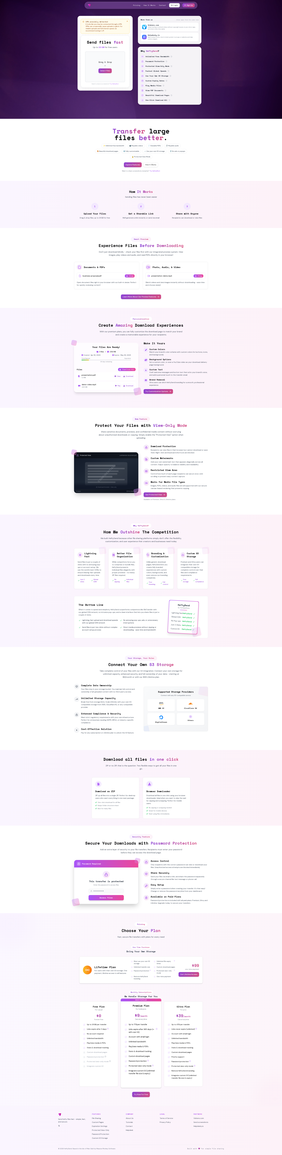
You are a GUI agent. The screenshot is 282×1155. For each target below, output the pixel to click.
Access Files (106, 897)
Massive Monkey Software (105, 1149)
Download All (127, 369)
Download (129, 376)
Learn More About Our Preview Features (139, 297)
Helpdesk (129, 1130)
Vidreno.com (199, 1118)
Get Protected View (153, 495)
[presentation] (105, 66)
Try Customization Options (156, 391)
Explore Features (133, 165)
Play (199, 276)
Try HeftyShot (114, 84)
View (130, 276)
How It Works (150, 165)
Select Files (105, 71)
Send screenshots (201, 1122)
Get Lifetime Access (188, 974)
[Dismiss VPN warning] (126, 21)
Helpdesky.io (199, 1126)
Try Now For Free (141, 1094)
